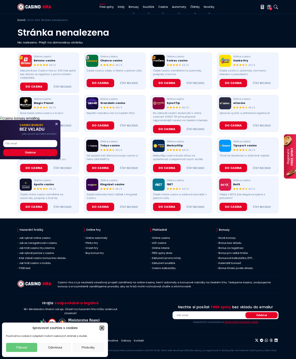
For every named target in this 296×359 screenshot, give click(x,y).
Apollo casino (44, 184)
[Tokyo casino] (92, 146)
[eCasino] (225, 103)
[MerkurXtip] (159, 146)
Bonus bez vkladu (229, 243)
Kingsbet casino (112, 184)
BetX (236, 184)
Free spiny (107, 7)
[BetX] (225, 185)
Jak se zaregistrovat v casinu (38, 243)
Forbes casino (177, 60)
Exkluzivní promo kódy (166, 258)
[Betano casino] (26, 61)
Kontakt (139, 340)
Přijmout (21, 347)
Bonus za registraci (230, 248)
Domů (21, 20)
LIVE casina (159, 243)
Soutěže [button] (148, 7)
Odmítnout (55, 347)
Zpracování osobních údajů (241, 322)
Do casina (34, 87)
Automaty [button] (179, 7)
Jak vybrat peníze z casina (36, 253)
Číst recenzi (62, 87)
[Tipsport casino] (225, 146)
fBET (170, 184)
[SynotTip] (159, 103)
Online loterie (161, 248)
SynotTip (173, 103)
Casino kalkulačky (164, 268)
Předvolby (88, 347)
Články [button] (195, 7)
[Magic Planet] (26, 103)
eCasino (239, 103)
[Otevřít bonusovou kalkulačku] (262, 7)
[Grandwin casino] (92, 103)
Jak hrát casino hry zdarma (37, 248)
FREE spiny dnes (162, 253)
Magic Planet (44, 103)
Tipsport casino (245, 145)
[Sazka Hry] (225, 61)
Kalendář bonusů (229, 263)
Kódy (121, 7)
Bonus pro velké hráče (233, 253)
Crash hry (92, 248)
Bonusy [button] (134, 7)
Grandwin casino (112, 103)
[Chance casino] (92, 61)
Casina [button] (163, 7)
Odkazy (126, 340)
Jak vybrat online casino (35, 238)
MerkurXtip (175, 145)
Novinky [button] (209, 7)
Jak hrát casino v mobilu (35, 263)
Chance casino (111, 60)
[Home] (34, 9)
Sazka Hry (240, 60)
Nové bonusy (227, 238)
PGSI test (24, 268)
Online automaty (96, 238)
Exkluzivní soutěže (163, 263)
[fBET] (159, 185)
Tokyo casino (110, 145)
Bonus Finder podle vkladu (235, 268)
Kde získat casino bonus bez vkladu (42, 258)
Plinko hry (92, 243)
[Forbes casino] (159, 61)
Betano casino (44, 60)
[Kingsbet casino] (92, 185)
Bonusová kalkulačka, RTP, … (236, 258)
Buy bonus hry (95, 253)
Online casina (161, 238)
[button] (102, 328)
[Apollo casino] (26, 185)
